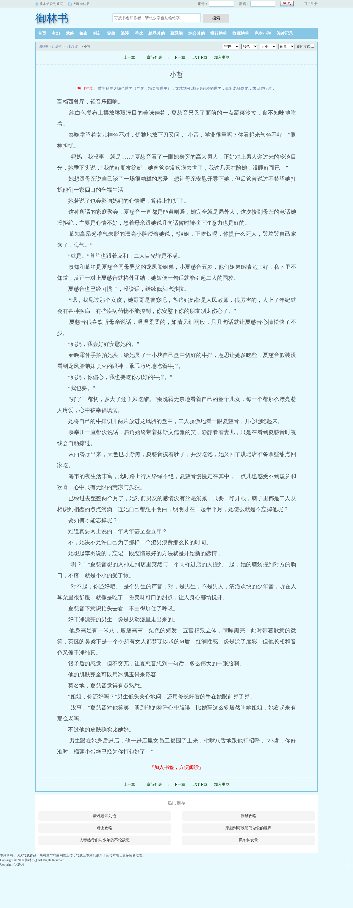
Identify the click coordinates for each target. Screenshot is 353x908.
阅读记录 (285, 33)
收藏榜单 (240, 33)
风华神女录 (248, 840)
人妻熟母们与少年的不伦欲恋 (104, 840)
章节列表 (154, 57)
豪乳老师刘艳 (236, 88)
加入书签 (221, 57)
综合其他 (196, 33)
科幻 (97, 33)
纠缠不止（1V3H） (66, 46)
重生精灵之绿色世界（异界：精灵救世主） (134, 88)
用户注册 (310, 4)
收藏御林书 (81, 4)
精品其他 (156, 33)
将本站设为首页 (51, 4)
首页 (42, 33)
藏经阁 (176, 33)
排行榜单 (218, 33)
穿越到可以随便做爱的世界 (198, 88)
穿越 (111, 33)
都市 (83, 33)
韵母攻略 (248, 816)
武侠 (70, 33)
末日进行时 (262, 88)
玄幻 (56, 33)
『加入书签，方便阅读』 (176, 767)
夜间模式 (303, 46)
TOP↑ (349, 864)
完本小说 (263, 33)
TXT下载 (199, 57)
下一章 (179, 57)
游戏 (139, 33)
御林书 (51, 18)
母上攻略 (104, 828)
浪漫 (125, 33)
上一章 (129, 57)
